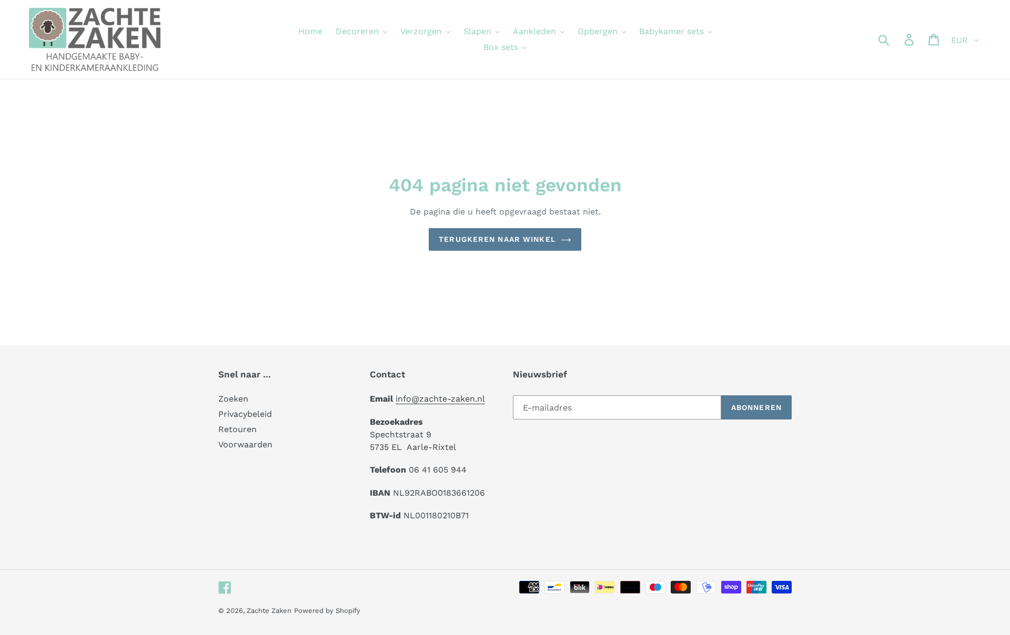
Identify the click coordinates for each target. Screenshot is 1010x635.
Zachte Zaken (269, 610)
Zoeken (233, 399)
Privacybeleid (245, 414)
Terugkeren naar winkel (497, 239)
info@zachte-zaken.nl (440, 399)
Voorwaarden (245, 444)
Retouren (237, 429)
